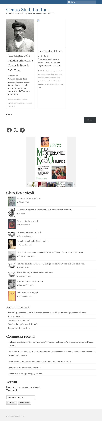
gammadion (41, 77)
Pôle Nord (26, 103)
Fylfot (60, 74)
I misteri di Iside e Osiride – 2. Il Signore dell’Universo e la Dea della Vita (51, 263)
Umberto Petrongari (26, 285)
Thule (39, 87)
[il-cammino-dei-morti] (51, 184)
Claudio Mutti (24, 202)
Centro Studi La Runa (28, 9)
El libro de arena (15, 316)
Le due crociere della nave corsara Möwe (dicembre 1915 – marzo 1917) (50, 252)
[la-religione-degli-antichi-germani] (42, 184)
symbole (56, 84)
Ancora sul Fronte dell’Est (29, 198)
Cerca (9, 114)
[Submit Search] (69, 2)
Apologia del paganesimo (30, 373)
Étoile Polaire (54, 74)
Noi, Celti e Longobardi (27, 221)
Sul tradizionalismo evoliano (30, 281)
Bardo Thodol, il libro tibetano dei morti (35, 272)
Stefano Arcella (24, 267)
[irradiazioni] (33, 184)
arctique (11, 99)
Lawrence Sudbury (25, 236)
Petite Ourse (45, 81)
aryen (53, 71)
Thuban (61, 84)
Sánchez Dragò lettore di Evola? (22, 324)
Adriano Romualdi (25, 245)
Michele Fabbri (24, 225)
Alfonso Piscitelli (25, 276)
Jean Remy (24, 99)
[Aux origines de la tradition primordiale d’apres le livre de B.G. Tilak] (20, 35)
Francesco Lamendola (26, 256)
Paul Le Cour (20, 103)
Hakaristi (47, 77)
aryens (15, 99)
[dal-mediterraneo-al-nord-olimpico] (60, 184)
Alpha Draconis (43, 71)
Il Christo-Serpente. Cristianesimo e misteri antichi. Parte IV (44, 209)
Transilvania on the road (19, 320)
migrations (10, 103)
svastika (47, 84)
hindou (19, 99)
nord (15, 103)
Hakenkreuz (53, 77)
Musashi (22, 213)
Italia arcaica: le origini (27, 292)
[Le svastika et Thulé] (51, 33)
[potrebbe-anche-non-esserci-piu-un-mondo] (69, 184)
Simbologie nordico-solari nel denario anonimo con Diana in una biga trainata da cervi (47, 312)
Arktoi (49, 71)
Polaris (51, 81)
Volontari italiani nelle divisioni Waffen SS (51, 361)
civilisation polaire (46, 74)
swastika (52, 84)
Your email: (12, 390)
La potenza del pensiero (19, 328)
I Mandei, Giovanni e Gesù (29, 232)
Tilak (13, 106)
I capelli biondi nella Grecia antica (32, 241)
